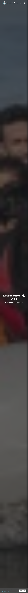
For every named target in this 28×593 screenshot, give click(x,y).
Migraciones (8, 303)
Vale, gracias (22, 590)
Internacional (19, 302)
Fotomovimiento (19, 303)
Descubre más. (5, 591)
